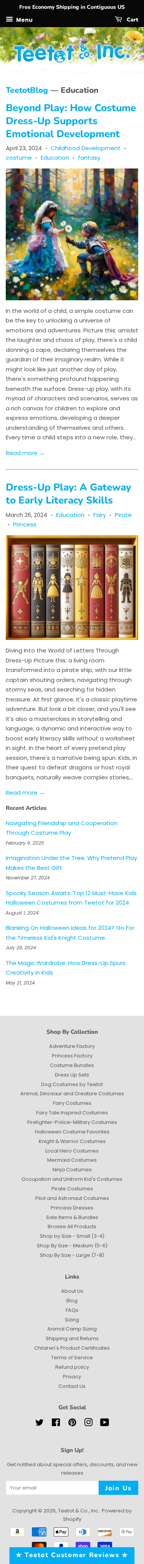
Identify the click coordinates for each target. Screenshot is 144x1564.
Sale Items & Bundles (72, 1217)
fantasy (89, 158)
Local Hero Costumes (72, 1151)
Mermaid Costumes (72, 1160)
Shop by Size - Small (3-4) (72, 1236)
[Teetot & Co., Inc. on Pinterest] (72, 1424)
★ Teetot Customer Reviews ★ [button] (72, 1555)
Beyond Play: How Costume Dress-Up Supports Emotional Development (71, 121)
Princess (24, 524)
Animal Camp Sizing (72, 1329)
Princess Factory (72, 1055)
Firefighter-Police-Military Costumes (72, 1122)
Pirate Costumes (72, 1188)
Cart (131, 19)
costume (19, 158)
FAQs (72, 1310)
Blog (72, 1300)
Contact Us (72, 1386)
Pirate (123, 515)
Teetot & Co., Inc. (78, 1510)
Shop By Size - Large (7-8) (72, 1255)
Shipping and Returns (72, 1338)
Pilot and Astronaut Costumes (72, 1198)
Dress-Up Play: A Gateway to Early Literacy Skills (68, 494)
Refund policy (72, 1367)
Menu (24, 19)
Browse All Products (72, 1226)
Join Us (118, 1488)
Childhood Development (86, 148)
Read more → (25, 453)
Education (55, 158)
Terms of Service (72, 1357)
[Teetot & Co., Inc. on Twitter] (39, 1424)
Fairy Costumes (72, 1103)
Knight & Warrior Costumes (72, 1141)
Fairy (99, 515)
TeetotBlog (27, 90)
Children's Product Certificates (72, 1348)
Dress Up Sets (72, 1075)
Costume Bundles (72, 1065)
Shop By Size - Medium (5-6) (72, 1245)
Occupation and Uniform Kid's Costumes (72, 1179)
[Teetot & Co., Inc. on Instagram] (88, 1424)
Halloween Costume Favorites (72, 1131)
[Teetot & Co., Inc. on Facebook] (55, 1424)
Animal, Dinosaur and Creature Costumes (72, 1093)
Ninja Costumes (72, 1169)
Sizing (72, 1319)
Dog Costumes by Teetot (72, 1084)
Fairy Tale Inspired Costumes (72, 1112)
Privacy (72, 1376)
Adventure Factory (72, 1046)
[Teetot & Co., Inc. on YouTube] (104, 1424)
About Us (72, 1291)
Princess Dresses (72, 1208)
